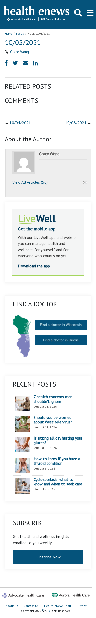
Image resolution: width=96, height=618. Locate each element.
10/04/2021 (20, 122)
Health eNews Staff (57, 606)
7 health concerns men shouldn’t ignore (53, 399)
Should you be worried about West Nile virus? (53, 419)
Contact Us (31, 606)
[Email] (85, 181)
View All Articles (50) (30, 182)
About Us (12, 606)
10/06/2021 (76, 122)
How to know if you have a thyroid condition (57, 461)
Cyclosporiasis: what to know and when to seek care (58, 481)
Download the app (34, 265)
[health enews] (37, 14)
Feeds (20, 33)
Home (8, 33)
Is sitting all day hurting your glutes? (58, 440)
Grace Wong (19, 51)
